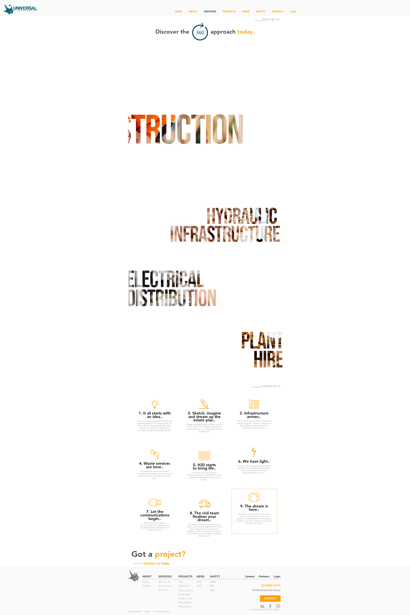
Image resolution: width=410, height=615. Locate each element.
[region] (205, 115)
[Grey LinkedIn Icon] (262, 606)
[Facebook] (270, 606)
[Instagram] (278, 606)
